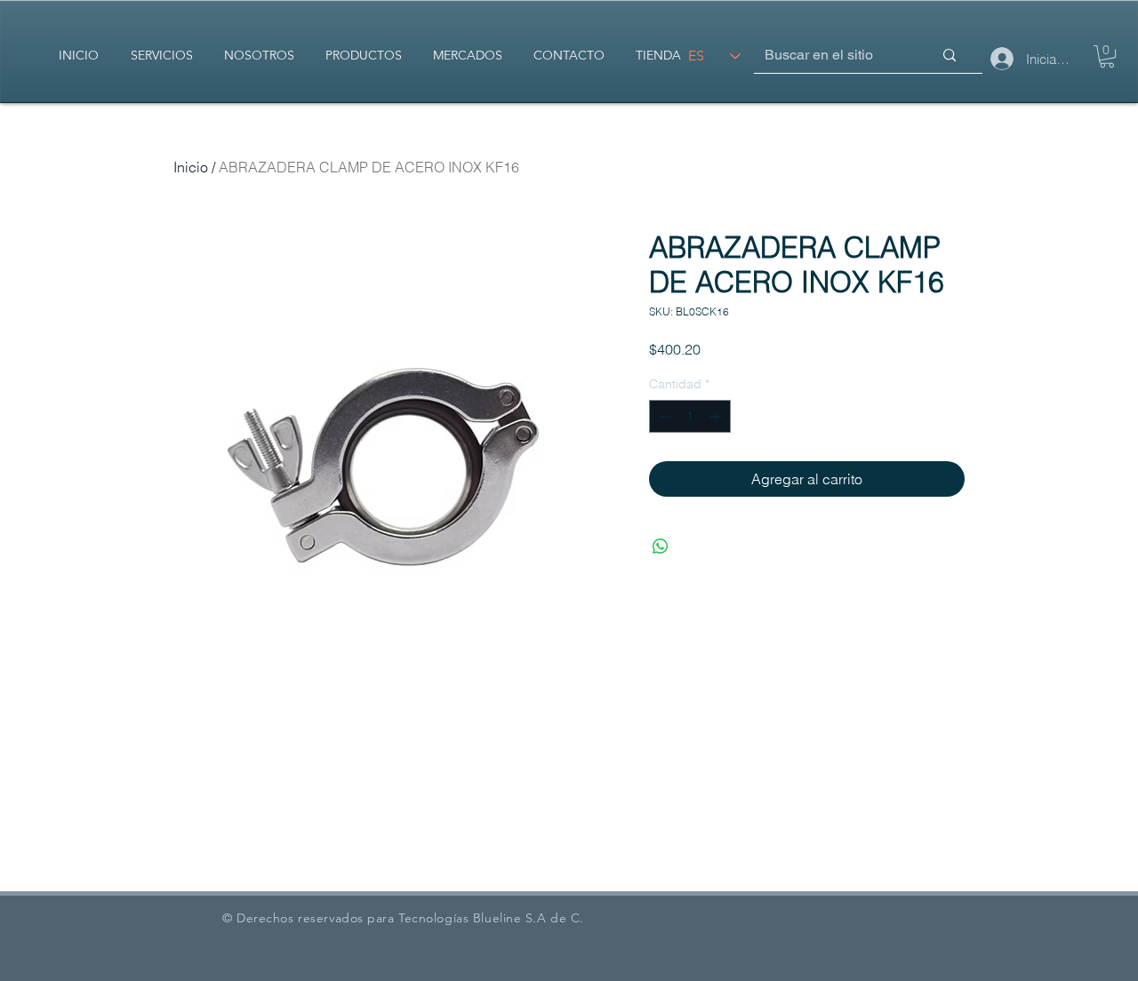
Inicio (190, 167)
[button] (1107, 56)
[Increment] (717, 416)
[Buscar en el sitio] (949, 55)
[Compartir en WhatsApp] (660, 546)
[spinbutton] (690, 416)
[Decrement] (663, 416)
